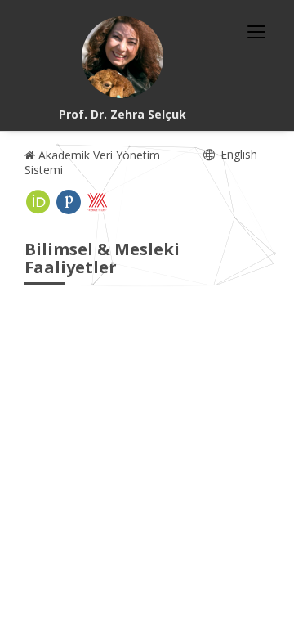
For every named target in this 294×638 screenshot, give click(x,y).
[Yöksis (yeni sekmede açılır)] (97, 202)
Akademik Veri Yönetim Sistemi (92, 162)
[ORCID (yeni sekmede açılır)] (38, 202)
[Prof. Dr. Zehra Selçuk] (122, 57)
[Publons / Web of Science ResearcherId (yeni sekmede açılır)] (68, 202)
